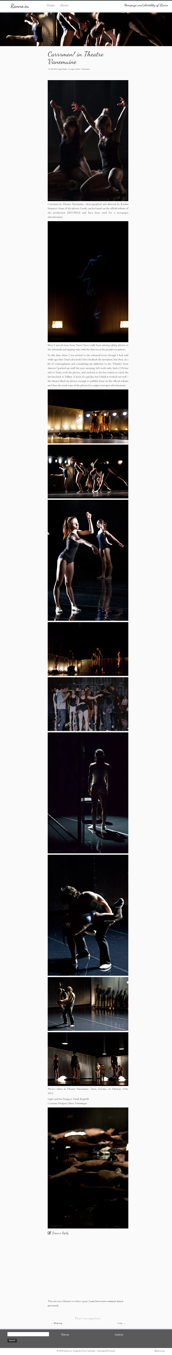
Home (51, 5)
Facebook (119, 1334)
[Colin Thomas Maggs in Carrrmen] (88, 915)
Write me (65, 1334)
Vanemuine (85, 69)
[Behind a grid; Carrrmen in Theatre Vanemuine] (88, 703)
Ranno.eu (20, 6)
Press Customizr (88, 1350)
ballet (65, 69)
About (64, 5)
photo (78, 69)
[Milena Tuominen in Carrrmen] (88, 140)
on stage (71, 69)
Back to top (160, 1350)
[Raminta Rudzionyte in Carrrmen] (88, 560)
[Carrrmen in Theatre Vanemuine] (88, 281)
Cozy (121, 1323)
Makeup (56, 1323)
